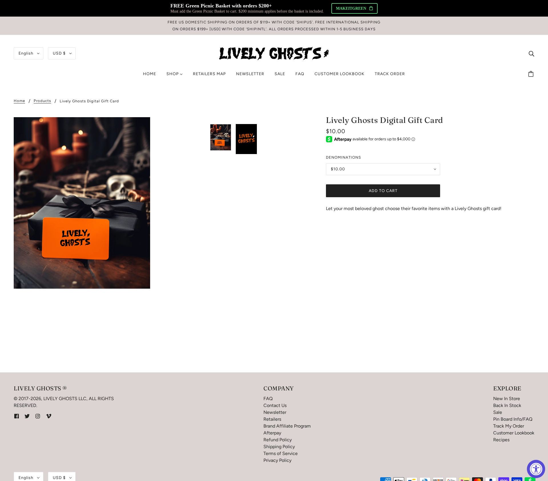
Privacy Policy (277, 460)
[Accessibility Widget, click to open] (536, 469)
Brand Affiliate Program (287, 426)
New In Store (506, 398)
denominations (343, 157)
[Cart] (532, 74)
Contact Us (275, 405)
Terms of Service (280, 453)
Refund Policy (277, 439)
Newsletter (274, 412)
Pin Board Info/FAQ (512, 419)
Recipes (501, 439)
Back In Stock (507, 405)
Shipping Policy (279, 446)
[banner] (274, 53)
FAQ (268, 398)
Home (19, 101)
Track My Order (508, 426)
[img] (531, 53)
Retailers (272, 419)
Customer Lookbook (513, 433)
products (42, 101)
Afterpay (272, 433)
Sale (497, 412)
